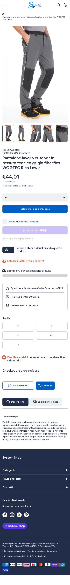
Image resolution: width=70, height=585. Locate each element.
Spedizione (7, 186)
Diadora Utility (22, 153)
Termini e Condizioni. (29, 221)
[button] (66, 5)
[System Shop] (35, 5)
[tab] (45, 402)
